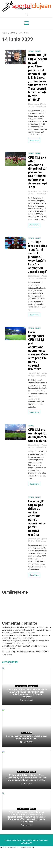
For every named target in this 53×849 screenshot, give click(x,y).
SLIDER (32, 523)
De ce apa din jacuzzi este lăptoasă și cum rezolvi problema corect (26, 488)
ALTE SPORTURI (21, 437)
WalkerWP (27, 595)
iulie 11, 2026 (27, 535)
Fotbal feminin (33, 437)
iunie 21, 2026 (27, 577)
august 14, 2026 (27, 452)
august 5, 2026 (27, 493)
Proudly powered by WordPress (18, 592)
